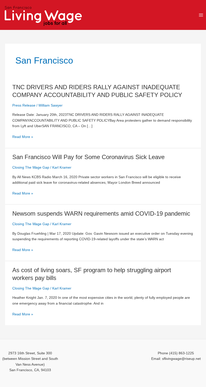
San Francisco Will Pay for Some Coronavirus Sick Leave (88, 157)
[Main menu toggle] (201, 15)
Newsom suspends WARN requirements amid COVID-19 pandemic (101, 213)
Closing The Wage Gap (30, 167)
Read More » (22, 137)
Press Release (23, 105)
